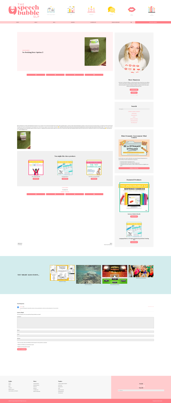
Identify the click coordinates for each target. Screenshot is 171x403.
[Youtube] (136, 95)
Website (18, 338)
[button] (131, 22)
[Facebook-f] (131, 95)
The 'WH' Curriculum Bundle (94, 176)
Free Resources (36, 385)
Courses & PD (93, 22)
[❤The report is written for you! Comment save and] (96, 367)
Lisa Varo (21, 306)
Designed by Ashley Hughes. (157, 400)
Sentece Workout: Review (114, 284)
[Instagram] (133, 95)
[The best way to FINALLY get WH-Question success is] (13, 367)
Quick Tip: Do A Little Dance (141, 278)
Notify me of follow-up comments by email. (26, 344)
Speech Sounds (61, 389)
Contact (10, 387)
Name (18, 330)
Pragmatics (91, 14)
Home (17, 22)
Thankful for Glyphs (62, 281)
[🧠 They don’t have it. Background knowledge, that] (137, 367)
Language (111, 14)
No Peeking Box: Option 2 (32, 52)
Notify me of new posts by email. (24, 346)
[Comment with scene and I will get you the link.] (54, 367)
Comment (19, 316)
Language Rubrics (65, 176)
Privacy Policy (11, 389)
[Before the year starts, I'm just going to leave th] (34, 367)
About (36, 22)
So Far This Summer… (88, 284)
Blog (54, 22)
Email (18, 334)
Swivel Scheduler (115, 22)
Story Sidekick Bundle (36, 176)
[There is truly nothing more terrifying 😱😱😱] (116, 367)
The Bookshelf (152, 15)
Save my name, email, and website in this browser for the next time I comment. (32, 342)
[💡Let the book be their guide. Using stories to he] (75, 367)
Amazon (73, 22)
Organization (61, 391)
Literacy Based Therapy (51, 14)
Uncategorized (25, 50)
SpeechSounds (131, 15)
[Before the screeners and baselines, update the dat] (157, 367)
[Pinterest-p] (135, 95)
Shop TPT (35, 386)
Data (71, 14)
